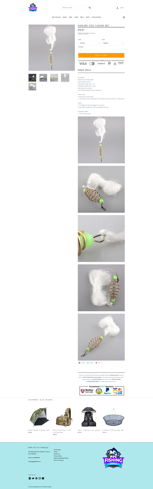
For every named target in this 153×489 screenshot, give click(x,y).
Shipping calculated (83, 33)
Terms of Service (58, 460)
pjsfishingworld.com (37, 487)
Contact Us (57, 454)
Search (56, 452)
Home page (57, 449)
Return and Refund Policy (61, 458)
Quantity (80, 47)
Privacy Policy (58, 456)
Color (103, 40)
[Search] (92, 7)
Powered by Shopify (46, 487)
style (79, 40)
